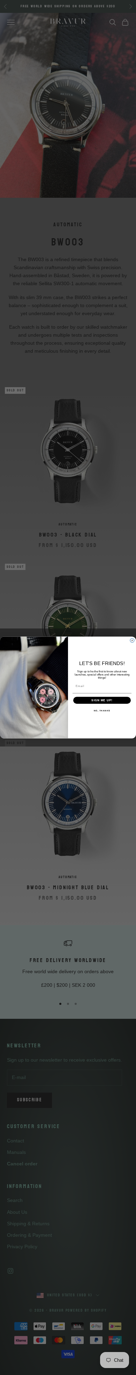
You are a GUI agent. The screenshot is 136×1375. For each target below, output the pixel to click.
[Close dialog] (132, 640)
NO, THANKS (102, 711)
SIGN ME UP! (102, 700)
